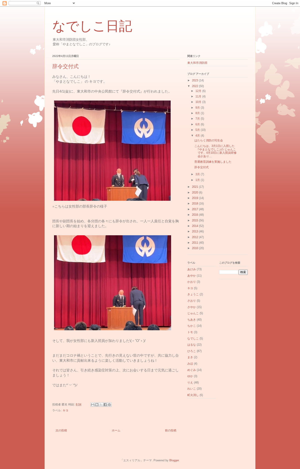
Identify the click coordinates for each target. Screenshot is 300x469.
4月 (198, 135)
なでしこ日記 (92, 26)
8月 (198, 113)
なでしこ (193, 338)
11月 (198, 96)
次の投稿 (61, 430)
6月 (198, 124)
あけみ (191, 269)
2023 (195, 80)
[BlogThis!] (97, 404)
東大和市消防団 (197, 62)
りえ (190, 382)
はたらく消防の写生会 (208, 140)
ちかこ (191, 325)
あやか (191, 275)
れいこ (191, 388)
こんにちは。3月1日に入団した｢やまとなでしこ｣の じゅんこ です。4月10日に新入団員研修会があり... (215, 151)
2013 (195, 231)
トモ (190, 332)
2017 (195, 209)
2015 (195, 220)
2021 (195, 186)
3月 (198, 174)
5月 (198, 129)
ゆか (190, 376)
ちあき (191, 319)
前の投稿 (170, 430)
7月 (198, 118)
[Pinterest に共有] (109, 404)
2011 (195, 242)
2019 (195, 198)
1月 (198, 180)
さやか (191, 307)
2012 (195, 237)
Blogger (174, 460)
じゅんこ (193, 313)
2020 (195, 192)
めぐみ (191, 370)
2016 (195, 214)
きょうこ (193, 294)
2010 (195, 248)
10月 (198, 102)
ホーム (116, 430)
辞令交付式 (201, 167)
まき (190, 357)
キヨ (65, 410)
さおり (191, 300)
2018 (195, 203)
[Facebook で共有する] (105, 404)
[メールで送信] (92, 404)
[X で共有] (101, 404)
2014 (195, 226)
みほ (190, 363)
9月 (198, 107)
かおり (191, 281)
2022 (195, 86)
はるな (191, 344)
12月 (198, 91)
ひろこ (191, 351)
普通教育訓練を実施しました (212, 161)
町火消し (193, 395)
